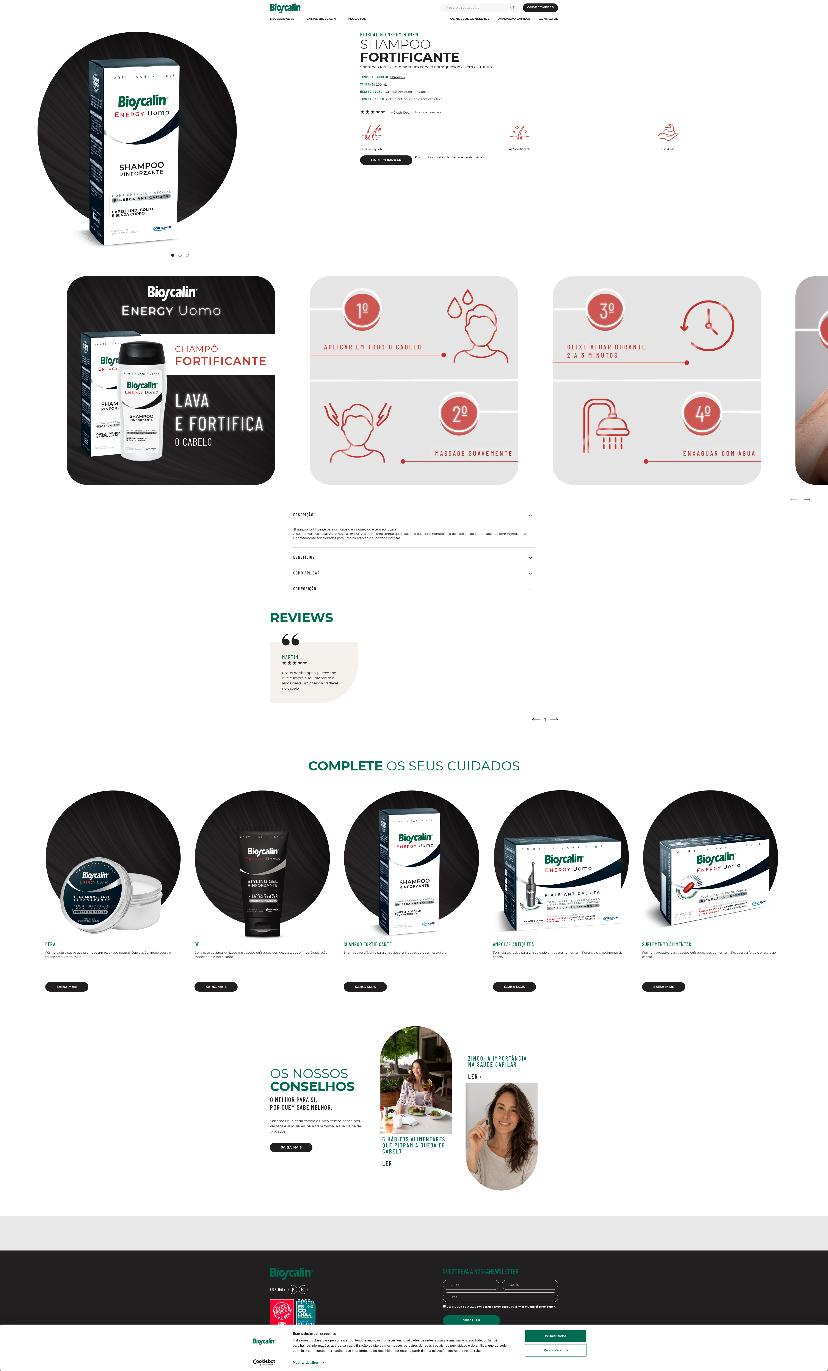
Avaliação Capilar (514, 18)
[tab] (172, 255)
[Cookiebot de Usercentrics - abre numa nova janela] (264, 1362)
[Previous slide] (794, 499)
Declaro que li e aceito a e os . (501, 1306)
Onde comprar (540, 7)
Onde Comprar (386, 160)
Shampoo (397, 77)
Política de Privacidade (492, 1306)
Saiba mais (66, 987)
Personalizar (553, 1350)
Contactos (548, 18)
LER (387, 1164)
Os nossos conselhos (469, 18)
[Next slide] (807, 499)
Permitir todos (555, 1336)
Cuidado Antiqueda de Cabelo (407, 92)
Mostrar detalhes (306, 1362)
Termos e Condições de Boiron (534, 1306)
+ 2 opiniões (400, 112)
